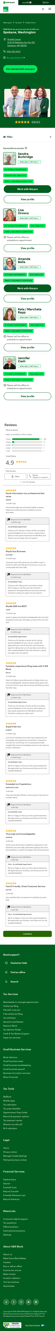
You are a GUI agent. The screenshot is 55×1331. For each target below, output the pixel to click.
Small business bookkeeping (17, 1065)
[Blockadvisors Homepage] (27, 2)
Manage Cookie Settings (15, 1156)
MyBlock (7, 1096)
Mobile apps (9, 1100)
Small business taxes (13, 1061)
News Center (9, 1274)
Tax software (9, 1018)
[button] (43, 9)
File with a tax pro (11, 1010)
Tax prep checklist (11, 1108)
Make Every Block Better (14, 1258)
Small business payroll (14, 1069)
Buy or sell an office (12, 1266)
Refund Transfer (11, 1191)
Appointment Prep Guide (15, 1112)
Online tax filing (10, 1006)
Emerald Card (9, 1187)
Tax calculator (10, 1104)
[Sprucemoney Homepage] (46, 2)
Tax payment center (12, 1120)
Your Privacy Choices (32, 1325)
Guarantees (8, 1286)
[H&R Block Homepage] (9, 2)
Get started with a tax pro (20, 68)
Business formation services (16, 1073)
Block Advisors (10, 1057)
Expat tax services (11, 1037)
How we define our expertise (13, 148)
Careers (7, 1262)
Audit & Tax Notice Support (16, 1033)
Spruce (6, 1183)
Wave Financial (10, 1077)
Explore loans (9, 1179)
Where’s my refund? (12, 1124)
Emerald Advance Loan (14, 1195)
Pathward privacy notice (15, 1160)
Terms (6, 1148)
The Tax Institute (11, 1282)
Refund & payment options (16, 1116)
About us (7, 1254)
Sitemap (7, 1234)
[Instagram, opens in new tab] (21, 1302)
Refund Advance (11, 1199)
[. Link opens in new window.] (12, 1325)
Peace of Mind (10, 1025)
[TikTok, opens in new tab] (6, 1302)
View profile (27, 199)
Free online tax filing (13, 1014)
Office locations (10, 1226)
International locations (14, 1230)
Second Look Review (13, 1022)
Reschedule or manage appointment (21, 1002)
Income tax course (12, 1270)
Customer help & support (15, 1219)
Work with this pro (27, 189)
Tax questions (9, 1223)
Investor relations (11, 1278)
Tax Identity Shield (12, 1029)
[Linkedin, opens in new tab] (36, 1302)
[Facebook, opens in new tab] (14, 1302)
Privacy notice (10, 1152)
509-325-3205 (13, 51)
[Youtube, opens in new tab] (28, 1302)
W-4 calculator (10, 1128)
